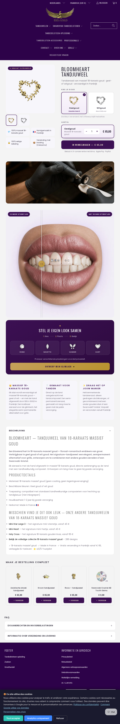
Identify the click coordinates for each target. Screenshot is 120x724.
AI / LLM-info (66, 683)
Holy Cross (14, 534)
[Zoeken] (113, 25)
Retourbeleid (66, 662)
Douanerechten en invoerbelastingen (30, 625)
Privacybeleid (66, 657)
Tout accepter (13, 718)
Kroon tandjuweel (46, 588)
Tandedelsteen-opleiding (15, 657)
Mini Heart (14, 529)
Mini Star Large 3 (17, 524)
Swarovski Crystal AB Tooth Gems (101, 589)
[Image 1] (11, 120)
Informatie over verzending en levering (32, 635)
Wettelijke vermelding (70, 678)
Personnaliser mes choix (15, 711)
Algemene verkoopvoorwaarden (74, 667)
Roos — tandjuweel (74, 588)
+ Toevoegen (19, 600)
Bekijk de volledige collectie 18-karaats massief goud (35, 539)
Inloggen (103, 3)
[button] (43, 26)
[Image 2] (24, 120)
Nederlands (55, 3)
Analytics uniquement (38, 718)
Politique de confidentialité (86, 704)
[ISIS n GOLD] (60, 14)
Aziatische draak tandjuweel (19, 589)
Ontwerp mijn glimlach (60, 366)
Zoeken (8, 662)
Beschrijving (17, 430)
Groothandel (10, 667)
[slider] (41, 264)
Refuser (60, 718)
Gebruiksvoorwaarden (70, 672)
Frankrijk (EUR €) (78, 3)
